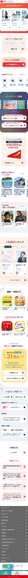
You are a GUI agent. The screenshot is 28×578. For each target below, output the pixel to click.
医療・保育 (23, 246)
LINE (14, 565)
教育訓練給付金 (4, 520)
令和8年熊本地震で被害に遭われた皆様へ (12, 466)
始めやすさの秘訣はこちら (14, 378)
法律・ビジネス (16, 246)
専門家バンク (4, 554)
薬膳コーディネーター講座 (12, 117)
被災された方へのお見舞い (7, 510)
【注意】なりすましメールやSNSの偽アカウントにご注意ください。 (12, 486)
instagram (17, 565)
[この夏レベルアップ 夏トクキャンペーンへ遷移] (14, 104)
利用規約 (3, 551)
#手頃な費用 (5, 269)
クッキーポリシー (5, 548)
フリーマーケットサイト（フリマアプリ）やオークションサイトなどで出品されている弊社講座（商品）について (12, 496)
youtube (21, 565)
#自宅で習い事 (5, 267)
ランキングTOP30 (15, 280)
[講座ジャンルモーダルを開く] (3, 247)
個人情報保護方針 (5, 545)
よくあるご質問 (4, 517)
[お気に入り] (9, 27)
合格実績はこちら (9, 163)
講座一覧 (14, 49)
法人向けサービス (5, 558)
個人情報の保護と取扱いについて (8, 542)
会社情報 (3, 532)
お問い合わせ (4, 514)
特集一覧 (3, 523)
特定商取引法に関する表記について (9, 539)
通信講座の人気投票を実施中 (7, 529)
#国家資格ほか (4, 23)
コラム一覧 (3, 526)
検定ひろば (3, 561)
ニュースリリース (5, 507)
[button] (23, 43)
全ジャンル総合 (8, 246)
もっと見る (14, 452)
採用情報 (3, 536)
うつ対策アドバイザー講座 (13, 124)
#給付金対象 (4, 25)
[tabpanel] (14, 104)
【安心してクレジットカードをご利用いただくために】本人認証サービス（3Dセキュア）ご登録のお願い (12, 476)
